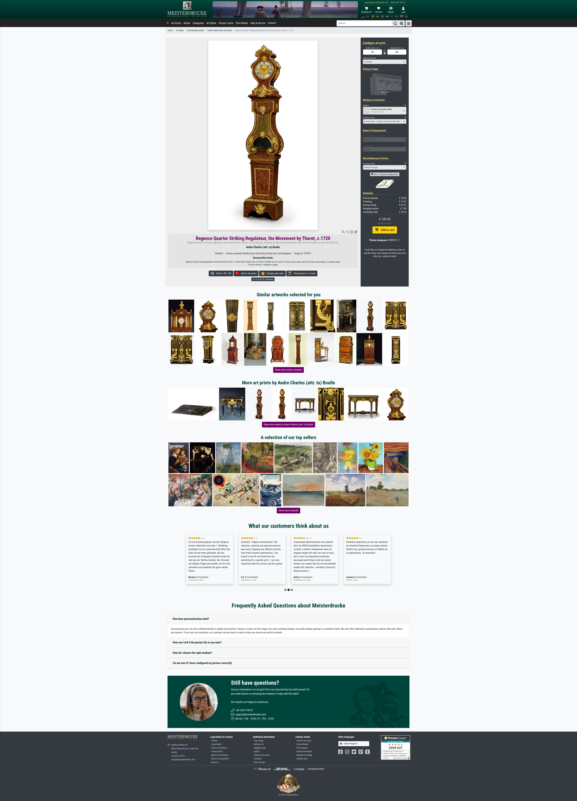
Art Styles (211, 23)
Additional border (369, 58)
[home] (167, 23)
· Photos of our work (261, 755)
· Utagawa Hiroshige (304, 755)
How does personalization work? (191, 619)
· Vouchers (257, 758)
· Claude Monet (302, 744)
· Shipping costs (259, 748)
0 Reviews (269, 279)
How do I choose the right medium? (192, 653)
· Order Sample (259, 762)
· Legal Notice (216, 744)
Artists (186, 23)
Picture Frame (226, 23)
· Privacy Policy (216, 751)
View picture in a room (303, 273)
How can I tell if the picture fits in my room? (197, 642)
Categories (198, 23)
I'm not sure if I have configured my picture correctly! (202, 663)
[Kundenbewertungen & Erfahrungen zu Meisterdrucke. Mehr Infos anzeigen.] (395, 747)
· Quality (256, 751)
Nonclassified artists (195, 30)
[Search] (395, 23)
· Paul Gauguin (302, 748)
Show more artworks (288, 510)
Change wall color (274, 273)
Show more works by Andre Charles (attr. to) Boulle (288, 424)
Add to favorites (247, 273)
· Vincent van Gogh (303, 740)
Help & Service (257, 23)
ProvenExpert (199, 577)
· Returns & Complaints (219, 758)
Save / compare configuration (385, 174)
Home (170, 30)
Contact (272, 22)
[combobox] (384, 62)
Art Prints (176, 23)
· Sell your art (258, 744)
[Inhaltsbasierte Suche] (401, 23)
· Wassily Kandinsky (304, 751)
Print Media (242, 23)
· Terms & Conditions (218, 748)
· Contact (214, 740)
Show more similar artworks (288, 369)
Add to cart (386, 230)
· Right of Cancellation (219, 755)
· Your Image (258, 740)
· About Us (214, 762)
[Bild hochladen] (408, 23)
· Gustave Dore (302, 758)
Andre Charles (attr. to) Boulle (219, 30)
